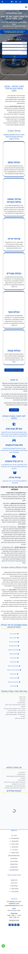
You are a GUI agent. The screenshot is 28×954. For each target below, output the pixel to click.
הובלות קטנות (15, 841)
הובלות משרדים (15, 838)
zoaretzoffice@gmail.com (12, 906)
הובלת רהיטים (15, 844)
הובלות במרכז (15, 892)
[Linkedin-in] (10, 925)
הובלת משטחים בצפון (14, 856)
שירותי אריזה (14, 238)
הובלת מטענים (14, 864)
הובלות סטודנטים (14, 870)
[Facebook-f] (18, 925)
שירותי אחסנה (15, 853)
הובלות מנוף (14, 312)
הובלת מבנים (14, 858)
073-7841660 (10, 902)
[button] (2, 2)
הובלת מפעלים (14, 867)
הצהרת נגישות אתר (14, 920)
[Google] (15, 925)
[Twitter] (12, 925)
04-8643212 (12, 904)
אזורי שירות (14, 883)
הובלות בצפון (15, 889)
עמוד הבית (14, 835)
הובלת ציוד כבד (14, 861)
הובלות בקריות (14, 886)
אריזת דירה (15, 850)
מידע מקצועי (14, 880)
